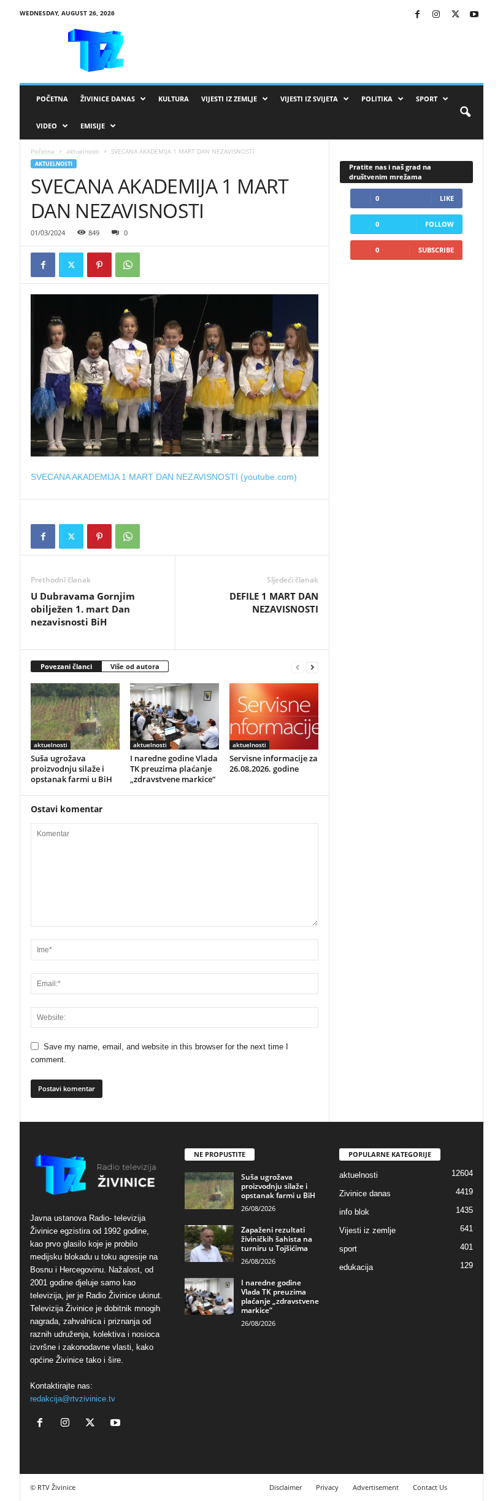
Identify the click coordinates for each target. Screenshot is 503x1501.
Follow (439, 224)
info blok (354, 1212)
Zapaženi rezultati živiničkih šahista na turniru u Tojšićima (276, 1239)
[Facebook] (417, 15)
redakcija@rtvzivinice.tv (72, 1398)
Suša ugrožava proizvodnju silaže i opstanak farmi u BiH (71, 769)
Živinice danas (107, 98)
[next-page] (312, 666)
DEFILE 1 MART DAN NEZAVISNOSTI (273, 602)
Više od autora (134, 666)
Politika (377, 98)
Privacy (327, 1487)
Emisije (92, 125)
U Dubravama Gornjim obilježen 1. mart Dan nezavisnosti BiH (83, 609)
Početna (52, 98)
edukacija (356, 1267)
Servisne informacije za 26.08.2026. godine (273, 763)
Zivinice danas (365, 1193)
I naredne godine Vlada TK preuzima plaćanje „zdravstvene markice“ (174, 769)
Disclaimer (285, 1487)
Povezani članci (66, 666)
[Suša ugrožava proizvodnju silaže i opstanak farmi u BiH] (75, 716)
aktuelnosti (82, 151)
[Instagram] (436, 15)
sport (348, 1248)
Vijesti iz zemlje (229, 98)
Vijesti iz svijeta (309, 98)
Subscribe (436, 249)
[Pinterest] (99, 265)
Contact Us (430, 1487)
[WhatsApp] (127, 265)
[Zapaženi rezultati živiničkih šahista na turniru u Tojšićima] (209, 1243)
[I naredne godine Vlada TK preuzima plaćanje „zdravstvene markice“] (174, 716)
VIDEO (46, 125)
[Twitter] (455, 15)
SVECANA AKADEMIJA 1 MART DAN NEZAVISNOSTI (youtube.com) (164, 477)
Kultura (173, 98)
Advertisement (376, 1487)
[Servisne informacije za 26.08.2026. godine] (273, 716)
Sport (426, 98)
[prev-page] (297, 666)
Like (447, 198)
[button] (464, 112)
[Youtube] (474, 15)
